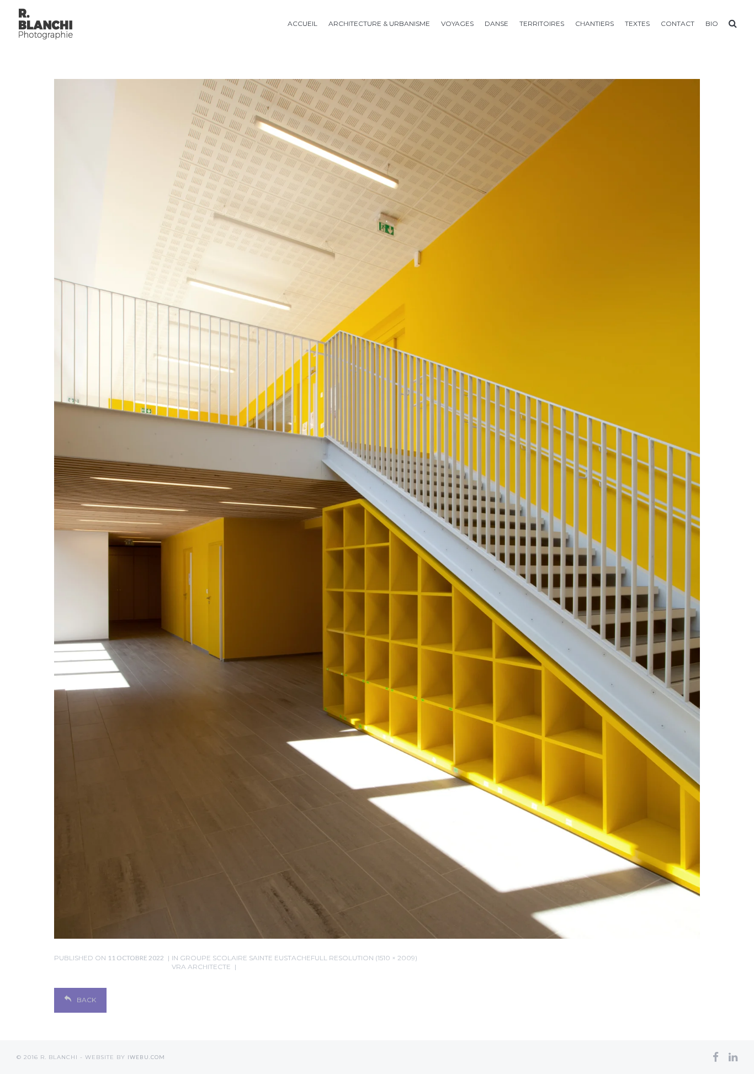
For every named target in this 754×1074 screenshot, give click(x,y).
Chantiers (594, 23)
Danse (496, 23)
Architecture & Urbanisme (379, 23)
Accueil (302, 23)
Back (86, 1000)
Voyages (457, 23)
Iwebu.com (146, 1057)
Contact (677, 23)
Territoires (541, 23)
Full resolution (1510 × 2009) (364, 958)
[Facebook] (716, 1057)
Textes (637, 23)
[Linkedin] (733, 1057)
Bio (711, 23)
